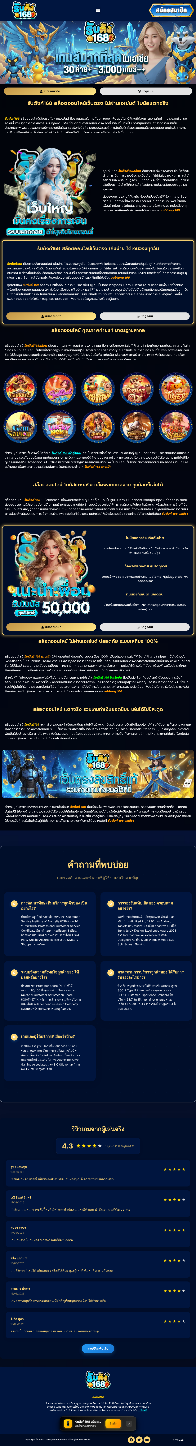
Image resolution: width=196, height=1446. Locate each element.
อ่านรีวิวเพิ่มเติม (98, 1349)
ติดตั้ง (113, 1423)
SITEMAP (178, 1440)
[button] (98, 10)
